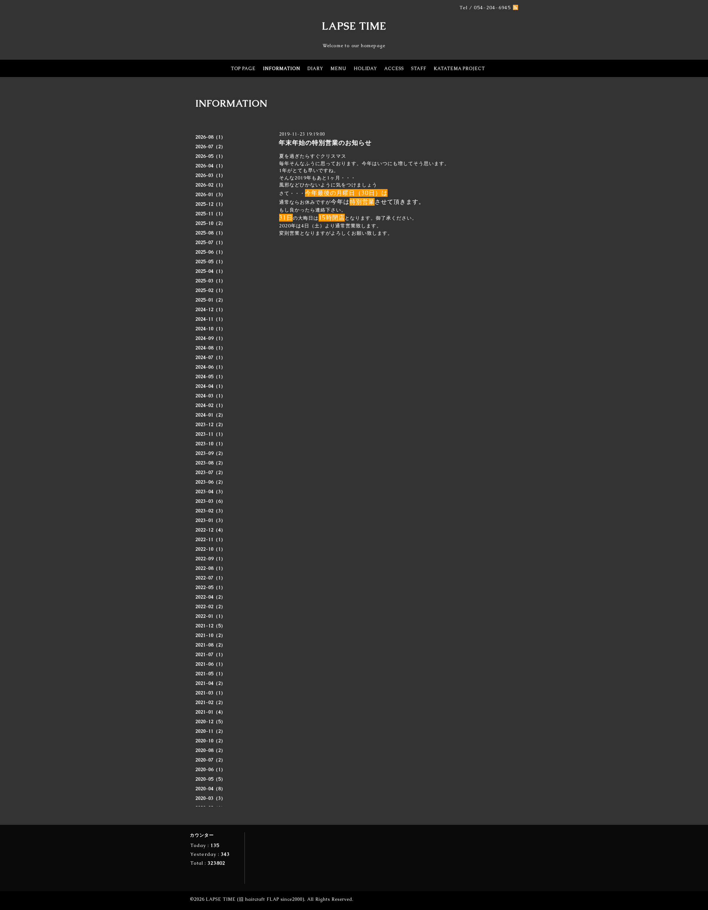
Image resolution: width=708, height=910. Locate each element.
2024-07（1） (210, 357)
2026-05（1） (210, 156)
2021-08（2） (210, 645)
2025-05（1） (210, 262)
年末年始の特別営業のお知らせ (325, 143)
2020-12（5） (210, 722)
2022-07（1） (210, 578)
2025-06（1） (210, 252)
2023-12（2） (210, 425)
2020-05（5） (210, 779)
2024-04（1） (210, 386)
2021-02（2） (210, 702)
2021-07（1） (210, 655)
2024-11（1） (210, 319)
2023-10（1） (210, 444)
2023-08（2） (210, 463)
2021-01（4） (210, 712)
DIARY (315, 69)
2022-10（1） (210, 549)
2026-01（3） (210, 195)
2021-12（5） (210, 626)
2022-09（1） (210, 559)
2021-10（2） (210, 635)
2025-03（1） (210, 281)
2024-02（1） (210, 405)
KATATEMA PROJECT (459, 69)
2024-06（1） (210, 367)
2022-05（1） (210, 587)
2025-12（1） (210, 204)
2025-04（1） (210, 271)
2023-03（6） (210, 501)
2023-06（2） (210, 482)
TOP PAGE (243, 69)
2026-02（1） (210, 185)
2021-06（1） (210, 664)
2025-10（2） (210, 223)
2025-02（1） (210, 290)
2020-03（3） (210, 798)
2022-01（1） (210, 616)
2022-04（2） (210, 597)
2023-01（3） (210, 520)
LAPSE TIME (354, 25)
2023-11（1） (210, 434)
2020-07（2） (210, 760)
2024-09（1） (210, 338)
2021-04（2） (210, 683)
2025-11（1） (210, 214)
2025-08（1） (210, 233)
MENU (338, 69)
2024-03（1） (210, 396)
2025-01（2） (210, 300)
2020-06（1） (210, 770)
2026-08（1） (210, 137)
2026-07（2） (210, 147)
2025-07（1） (210, 242)
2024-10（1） (210, 329)
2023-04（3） (210, 492)
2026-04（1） (210, 166)
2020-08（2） (210, 750)
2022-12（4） (210, 530)
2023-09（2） (210, 453)
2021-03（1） (210, 693)
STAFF (418, 69)
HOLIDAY (365, 69)
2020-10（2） (210, 741)
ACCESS (394, 69)
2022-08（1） (210, 568)
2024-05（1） (210, 377)
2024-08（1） (210, 348)
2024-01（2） (210, 415)
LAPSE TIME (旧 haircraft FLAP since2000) (255, 899)
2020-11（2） (210, 731)
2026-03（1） (210, 175)
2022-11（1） (210, 540)
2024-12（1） (210, 310)
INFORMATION (281, 69)
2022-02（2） (210, 607)
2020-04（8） (210, 789)
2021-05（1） (210, 674)
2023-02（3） (210, 511)
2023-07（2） (210, 472)
